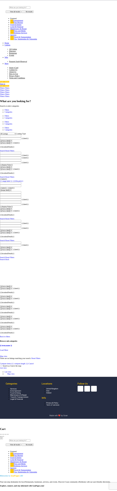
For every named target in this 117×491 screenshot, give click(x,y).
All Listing (13, 49)
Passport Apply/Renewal (18, 61)
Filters (2, 88)
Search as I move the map (12, 366)
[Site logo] (58, 5)
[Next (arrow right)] (3, 436)
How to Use (13, 74)
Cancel (31, 364)
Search (2, 151)
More (6, 64)
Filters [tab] (7, 110)
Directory (12, 51)
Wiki (6, 57)
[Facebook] (87, 389)
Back (7, 259)
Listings (7, 45)
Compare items (14, 364)
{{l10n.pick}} (18, 181)
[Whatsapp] (94, 389)
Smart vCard (13, 68)
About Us (12, 72)
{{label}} (25, 138)
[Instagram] (80, 389)
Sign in (2, 84)
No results (29, 12)
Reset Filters (9, 151)
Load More (4, 350)
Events (11, 55)
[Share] (3, 434)
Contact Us (13, 70)
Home (7, 43)
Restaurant (13, 53)
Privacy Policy (14, 76)
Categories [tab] (8, 112)
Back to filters (5, 337)
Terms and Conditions (17, 78)
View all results (15, 12)
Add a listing (4, 82)
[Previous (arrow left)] (1, 436)
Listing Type (21, 134)
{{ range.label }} (6, 181)
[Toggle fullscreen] (5, 434)
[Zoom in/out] (8, 434)
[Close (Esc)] (1, 434)
